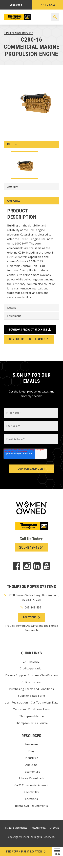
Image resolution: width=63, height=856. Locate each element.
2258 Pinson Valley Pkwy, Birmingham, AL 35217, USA (33, 597)
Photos (12, 144)
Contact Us (31, 792)
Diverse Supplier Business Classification (31, 675)
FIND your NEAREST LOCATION (24, 851)
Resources (31, 744)
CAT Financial (31, 661)
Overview (13, 201)
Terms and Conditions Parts (31, 709)
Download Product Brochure (28, 329)
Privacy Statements (15, 827)
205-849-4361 (31, 547)
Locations (16, 4)
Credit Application (31, 668)
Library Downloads (31, 778)
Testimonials (31, 771)
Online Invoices (31, 682)
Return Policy (38, 827)
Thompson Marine (31, 716)
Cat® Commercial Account (31, 785)
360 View (12, 187)
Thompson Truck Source (31, 723)
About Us (31, 765)
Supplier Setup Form (31, 695)
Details (11, 307)
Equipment (14, 316)
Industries (31, 758)
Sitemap (54, 827)
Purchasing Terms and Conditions (31, 689)
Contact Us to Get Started (27, 339)
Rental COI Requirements (31, 806)
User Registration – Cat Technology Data (31, 702)
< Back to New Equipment (18, 33)
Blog (31, 751)
